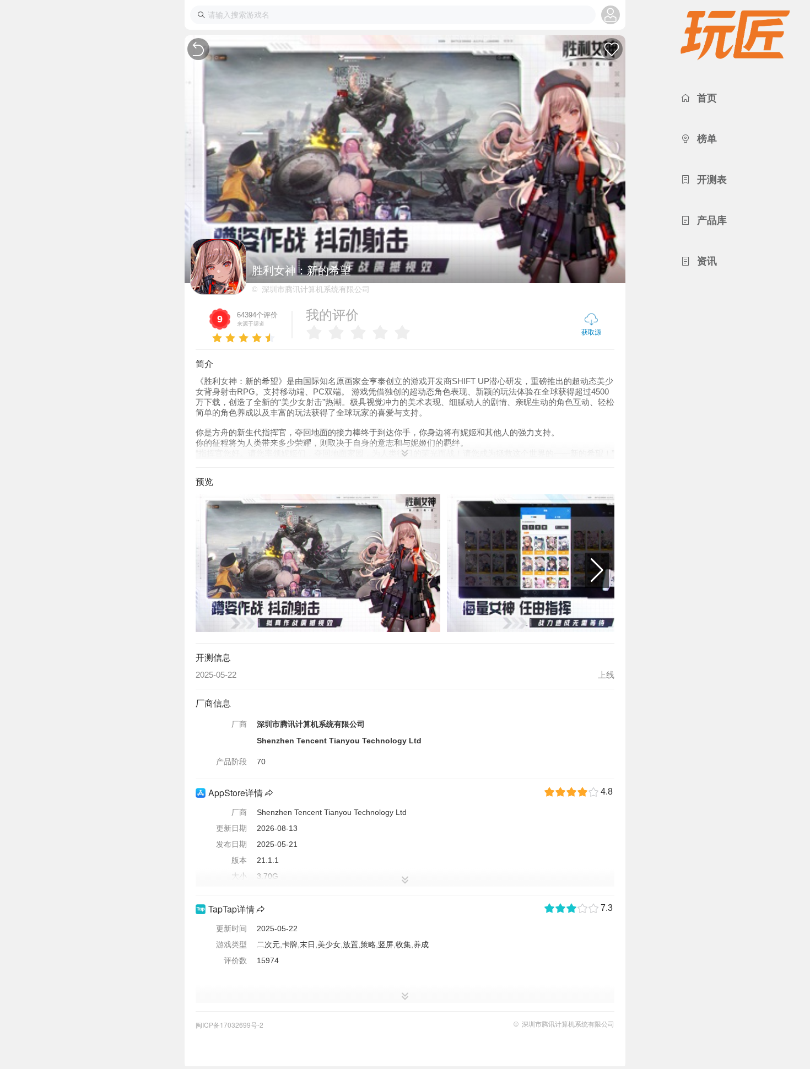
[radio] (314, 332)
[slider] (243, 335)
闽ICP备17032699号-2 (229, 1024)
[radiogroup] (361, 332)
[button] (597, 570)
